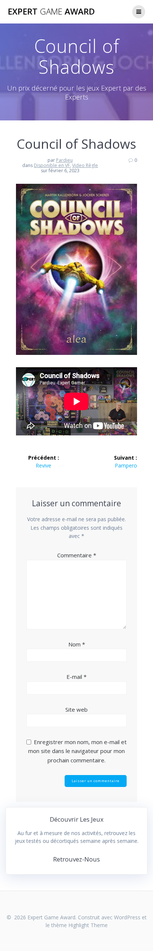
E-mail (76, 676)
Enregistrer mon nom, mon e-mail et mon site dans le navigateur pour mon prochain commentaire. (77, 751)
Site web (76, 709)
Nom (76, 644)
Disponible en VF (52, 165)
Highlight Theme (88, 925)
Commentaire (76, 555)
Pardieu (64, 160)
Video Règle (85, 165)
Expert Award (51, 11)
